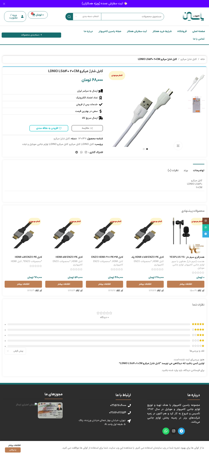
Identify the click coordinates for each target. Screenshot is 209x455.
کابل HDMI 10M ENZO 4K (28, 257)
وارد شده (173, 370)
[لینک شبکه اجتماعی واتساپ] (81, 152)
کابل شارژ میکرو (189, 59)
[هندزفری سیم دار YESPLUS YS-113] (185, 235)
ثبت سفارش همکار (137, 31)
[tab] (198, 169)
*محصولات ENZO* (32, 261)
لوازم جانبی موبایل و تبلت (35, 144)
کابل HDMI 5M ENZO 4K (69, 257)
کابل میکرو (74, 144)
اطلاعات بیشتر (14, 445)
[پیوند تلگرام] (76, 152)
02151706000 (118, 405)
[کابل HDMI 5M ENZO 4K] (64, 235)
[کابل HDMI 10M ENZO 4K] (23, 235)
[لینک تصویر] (50, 410)
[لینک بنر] (104, 3)
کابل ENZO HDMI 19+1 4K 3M (107, 257)
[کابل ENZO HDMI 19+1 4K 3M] (104, 235)
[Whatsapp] (165, 431)
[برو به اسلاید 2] (144, 149)
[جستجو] (69, 16)
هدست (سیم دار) (195, 261)
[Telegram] (181, 431)
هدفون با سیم (179, 261)
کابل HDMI (158, 261)
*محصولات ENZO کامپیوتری (149, 263)
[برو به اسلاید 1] (147, 149)
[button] (15, 16)
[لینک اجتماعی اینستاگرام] (86, 152)
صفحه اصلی (198, 31)
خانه (202, 59)
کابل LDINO (88, 144)
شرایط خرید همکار (162, 31)
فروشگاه (182, 31)
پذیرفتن (12, 450)
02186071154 (117, 412)
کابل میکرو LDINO (58, 144)
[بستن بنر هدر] (4, 3)
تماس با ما (199, 39)
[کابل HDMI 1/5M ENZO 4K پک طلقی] (145, 235)
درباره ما (88, 31)
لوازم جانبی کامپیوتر (194, 265)
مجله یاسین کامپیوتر (109, 31)
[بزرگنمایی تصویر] (178, 146)
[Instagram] (173, 431)
